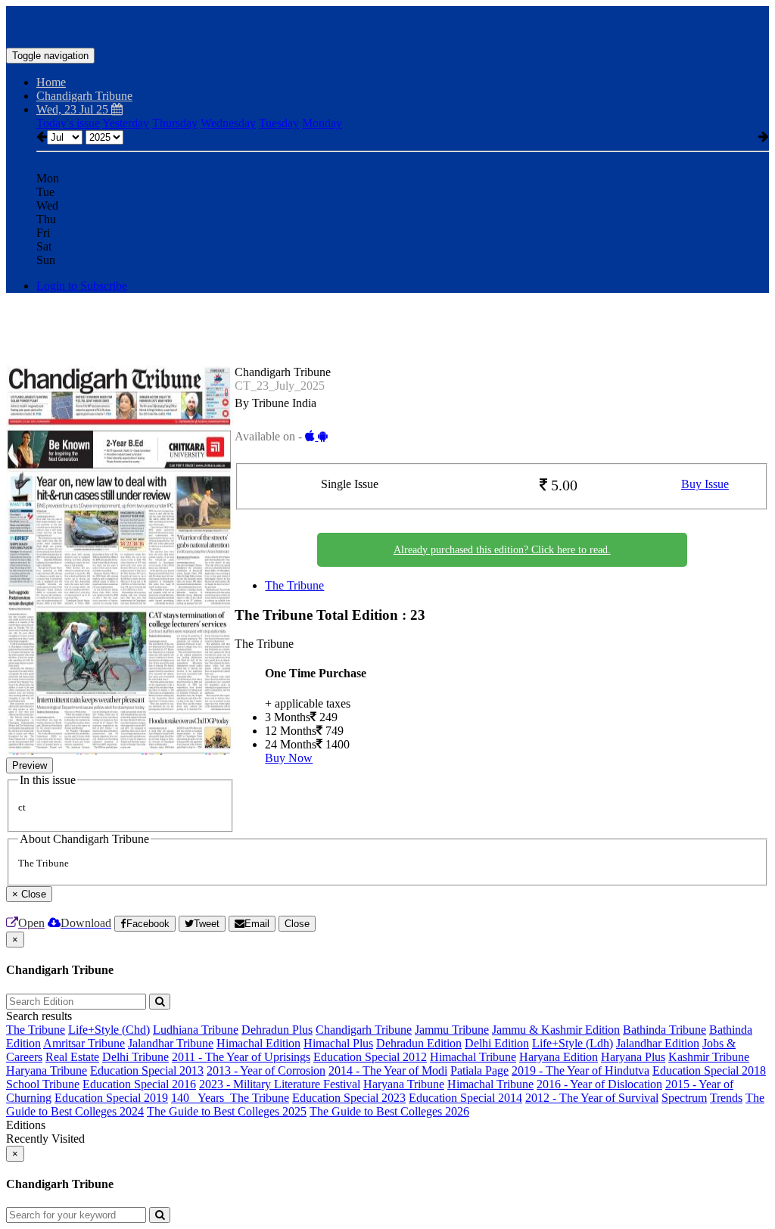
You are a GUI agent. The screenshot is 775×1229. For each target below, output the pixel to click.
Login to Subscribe (81, 285)
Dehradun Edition (419, 1043)
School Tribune (42, 1084)
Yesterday (125, 123)
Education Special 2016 (139, 1084)
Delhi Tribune (135, 1056)
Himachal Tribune (473, 1056)
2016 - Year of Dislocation (599, 1084)
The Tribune (294, 585)
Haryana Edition (558, 1056)
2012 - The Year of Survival (591, 1097)
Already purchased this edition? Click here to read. (502, 549)
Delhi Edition (497, 1043)
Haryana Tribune (46, 1070)
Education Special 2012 (370, 1056)
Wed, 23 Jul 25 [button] (73, 109)
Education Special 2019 (111, 1097)
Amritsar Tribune (84, 1043)
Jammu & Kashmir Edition (556, 1029)
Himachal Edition (258, 1043)
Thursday (175, 123)
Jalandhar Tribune (170, 1043)
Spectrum (684, 1097)
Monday (322, 123)
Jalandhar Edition (657, 1043)
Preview (29, 765)
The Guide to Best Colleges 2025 (227, 1111)
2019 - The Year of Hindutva (580, 1070)
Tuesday (279, 123)
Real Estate (72, 1056)
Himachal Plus (338, 1043)
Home (51, 82)
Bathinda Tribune (664, 1029)
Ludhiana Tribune (195, 1029)
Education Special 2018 (709, 1070)
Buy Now (289, 757)
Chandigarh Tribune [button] (84, 95)
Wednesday (228, 123)
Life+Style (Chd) (109, 1029)
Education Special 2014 (465, 1097)
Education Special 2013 (147, 1070)
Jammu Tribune (452, 1029)
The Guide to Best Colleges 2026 (389, 1111)
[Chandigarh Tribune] (387, 25)
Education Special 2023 (349, 1097)
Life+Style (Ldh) (572, 1043)
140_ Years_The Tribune (230, 1097)
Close (297, 923)
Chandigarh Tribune (364, 1029)
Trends (726, 1097)
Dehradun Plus (277, 1029)
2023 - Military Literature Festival (279, 1084)
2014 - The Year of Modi (387, 1070)
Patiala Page (479, 1070)
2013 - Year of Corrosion (266, 1070)
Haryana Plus (633, 1056)
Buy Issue (705, 484)
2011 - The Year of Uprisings (241, 1056)
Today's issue (68, 123)
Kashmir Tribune (708, 1056)
